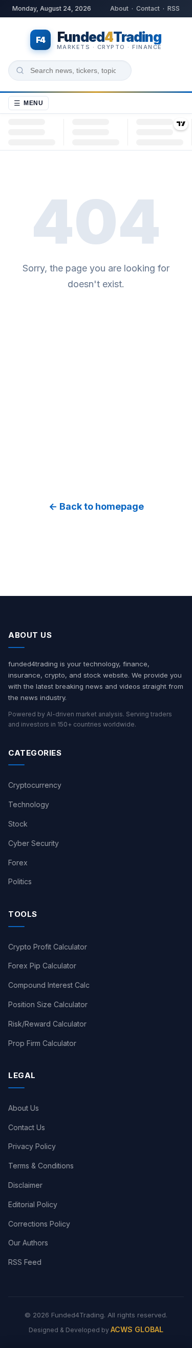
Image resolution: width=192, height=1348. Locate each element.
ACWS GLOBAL (137, 1329)
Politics (20, 881)
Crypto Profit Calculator (47, 946)
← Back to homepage (96, 506)
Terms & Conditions (41, 1165)
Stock (18, 823)
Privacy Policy (32, 1146)
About (119, 8)
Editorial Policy (32, 1204)
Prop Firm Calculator (42, 1043)
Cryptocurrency (34, 785)
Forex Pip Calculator (42, 965)
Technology (28, 804)
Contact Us (26, 1127)
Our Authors (28, 1242)
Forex (18, 862)
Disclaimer (25, 1185)
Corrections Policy (39, 1223)
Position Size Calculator (48, 1004)
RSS (173, 8)
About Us (23, 1108)
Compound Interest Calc (49, 985)
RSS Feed (24, 1262)
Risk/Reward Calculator (47, 1023)
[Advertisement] (96, 395)
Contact (148, 8)
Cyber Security (33, 843)
